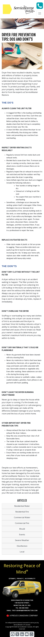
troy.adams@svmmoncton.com (24, 610)
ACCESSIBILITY (30, 579)
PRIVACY (20, 579)
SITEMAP (12, 579)
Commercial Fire (22, 523)
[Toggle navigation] (39, 13)
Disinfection (22, 546)
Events (22, 534)
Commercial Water (22, 517)
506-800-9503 (23, 608)
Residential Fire (22, 511)
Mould (22, 529)
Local (22, 551)
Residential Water (22, 506)
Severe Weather (22, 540)
